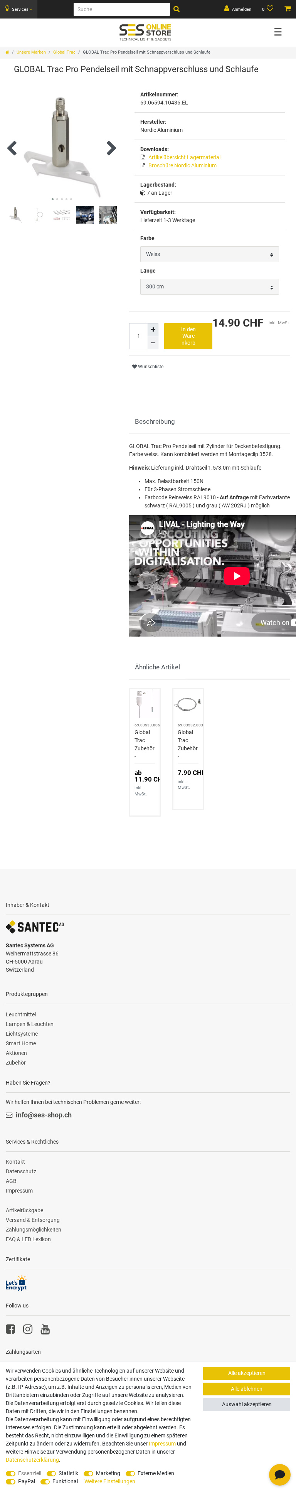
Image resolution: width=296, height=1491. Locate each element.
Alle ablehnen (246, 1389)
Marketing (108, 1473)
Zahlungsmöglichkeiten (33, 1229)
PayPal (26, 1481)
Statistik (68, 1473)
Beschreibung (155, 421)
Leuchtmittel (21, 1014)
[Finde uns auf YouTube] (45, 1331)
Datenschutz (21, 1171)
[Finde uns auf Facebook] (10, 1331)
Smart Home (21, 1043)
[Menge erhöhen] (153, 329)
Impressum (19, 1191)
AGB (11, 1181)
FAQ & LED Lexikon (28, 1239)
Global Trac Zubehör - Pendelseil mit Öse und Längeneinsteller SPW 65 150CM (188, 745)
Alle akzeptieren (247, 1373)
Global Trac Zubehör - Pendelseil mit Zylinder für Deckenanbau (145, 745)
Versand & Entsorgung (33, 1220)
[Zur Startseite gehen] (7, 52)
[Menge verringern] (153, 342)
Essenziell (29, 1473)
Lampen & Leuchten (30, 1024)
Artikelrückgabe (24, 1210)
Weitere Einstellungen (109, 1481)
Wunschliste (150, 366)
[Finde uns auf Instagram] (27, 1331)
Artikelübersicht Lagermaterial (184, 157)
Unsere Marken (31, 52)
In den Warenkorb (188, 336)
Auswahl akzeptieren (247, 1404)
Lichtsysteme (22, 1034)
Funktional (65, 1481)
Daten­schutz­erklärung (32, 1460)
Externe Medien (156, 1473)
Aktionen (16, 1053)
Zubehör (16, 1063)
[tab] (154, 422)
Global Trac (64, 52)
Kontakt (15, 1162)
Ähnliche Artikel (157, 667)
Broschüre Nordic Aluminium (182, 165)
